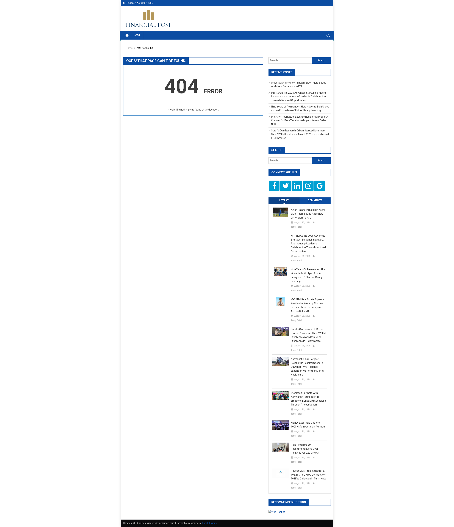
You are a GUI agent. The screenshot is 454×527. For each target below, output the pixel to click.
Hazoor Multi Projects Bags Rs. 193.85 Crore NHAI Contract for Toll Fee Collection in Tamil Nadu (308, 474)
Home (137, 35)
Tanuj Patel (296, 227)
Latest (284, 200)
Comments (315, 200)
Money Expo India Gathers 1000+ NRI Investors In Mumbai (308, 424)
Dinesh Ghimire (209, 523)
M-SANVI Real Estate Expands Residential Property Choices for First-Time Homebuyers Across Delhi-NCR (299, 120)
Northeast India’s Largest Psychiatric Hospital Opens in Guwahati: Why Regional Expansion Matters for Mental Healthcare (307, 367)
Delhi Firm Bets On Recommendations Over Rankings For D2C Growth (305, 448)
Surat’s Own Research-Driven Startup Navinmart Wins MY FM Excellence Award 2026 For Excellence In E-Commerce (300, 134)
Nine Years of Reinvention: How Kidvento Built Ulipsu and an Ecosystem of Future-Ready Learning (308, 275)
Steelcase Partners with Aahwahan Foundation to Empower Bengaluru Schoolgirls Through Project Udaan (308, 398)
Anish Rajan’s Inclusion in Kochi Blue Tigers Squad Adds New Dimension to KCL (308, 213)
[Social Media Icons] (274, 186)
